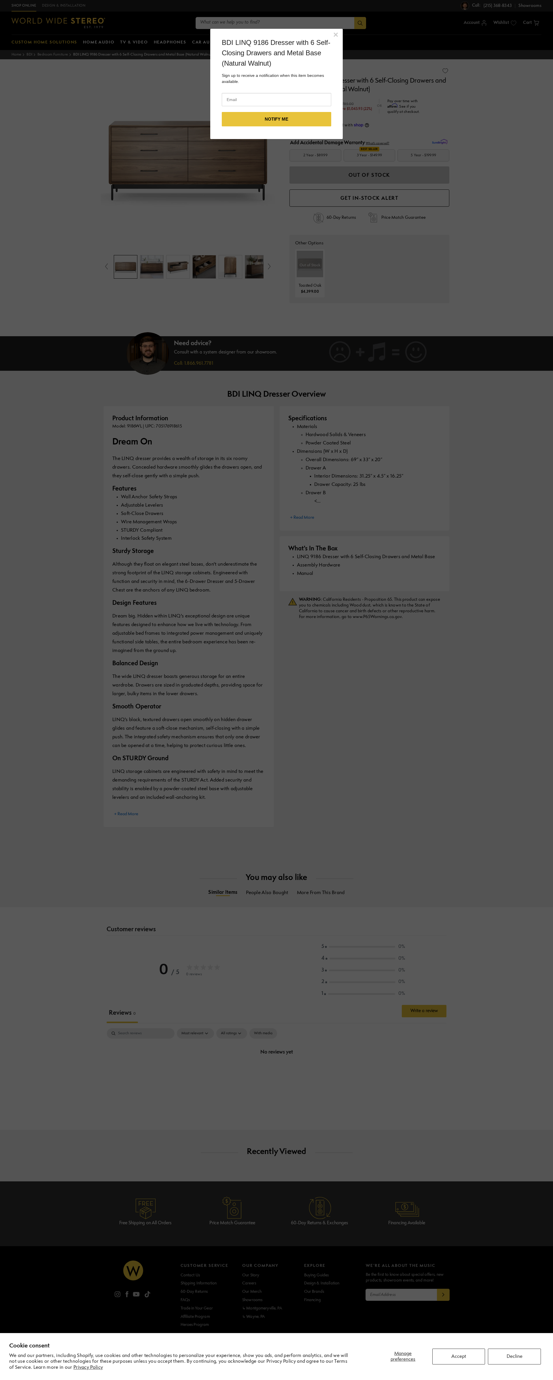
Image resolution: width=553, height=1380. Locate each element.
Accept (458, 1356)
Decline (514, 1356)
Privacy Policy (88, 1367)
